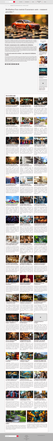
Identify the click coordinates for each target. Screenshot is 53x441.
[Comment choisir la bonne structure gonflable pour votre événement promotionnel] (12, 199)
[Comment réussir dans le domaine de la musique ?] (40, 258)
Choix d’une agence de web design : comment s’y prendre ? (12, 322)
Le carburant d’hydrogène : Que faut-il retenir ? (40, 302)
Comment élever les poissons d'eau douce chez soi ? (26, 380)
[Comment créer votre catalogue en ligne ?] (26, 355)
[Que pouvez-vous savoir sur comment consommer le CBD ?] (26, 297)
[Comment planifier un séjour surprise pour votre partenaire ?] (26, 120)
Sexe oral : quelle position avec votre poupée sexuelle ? (42, 88)
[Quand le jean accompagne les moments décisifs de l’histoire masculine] (12, 100)
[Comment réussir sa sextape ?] (40, 317)
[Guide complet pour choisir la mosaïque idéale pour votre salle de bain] (12, 239)
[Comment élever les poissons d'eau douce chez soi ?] (26, 374)
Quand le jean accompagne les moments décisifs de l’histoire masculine (12, 106)
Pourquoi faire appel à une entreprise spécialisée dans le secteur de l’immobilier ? (40, 361)
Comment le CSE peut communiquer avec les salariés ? (25, 400)
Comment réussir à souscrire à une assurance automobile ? (43, 65)
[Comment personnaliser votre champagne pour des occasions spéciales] (26, 239)
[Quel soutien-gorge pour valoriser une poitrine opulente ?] (26, 278)
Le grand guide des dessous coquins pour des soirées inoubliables (40, 225)
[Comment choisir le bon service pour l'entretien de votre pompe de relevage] (40, 199)
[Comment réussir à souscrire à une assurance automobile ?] (43, 59)
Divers (45, 1)
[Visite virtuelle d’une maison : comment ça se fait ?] (12, 297)
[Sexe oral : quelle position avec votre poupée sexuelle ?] (43, 83)
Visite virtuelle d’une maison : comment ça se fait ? (12, 302)
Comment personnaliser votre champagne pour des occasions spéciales (26, 244)
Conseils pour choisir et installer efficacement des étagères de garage (26, 205)
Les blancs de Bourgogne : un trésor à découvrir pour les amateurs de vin (12, 264)
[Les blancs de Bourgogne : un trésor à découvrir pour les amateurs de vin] (12, 258)
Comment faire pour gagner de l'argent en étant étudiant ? (40, 380)
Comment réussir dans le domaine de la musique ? (39, 264)
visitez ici (20, 51)
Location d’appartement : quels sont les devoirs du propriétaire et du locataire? (43, 53)
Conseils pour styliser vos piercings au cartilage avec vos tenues (26, 264)
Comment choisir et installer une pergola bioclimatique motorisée (40, 244)
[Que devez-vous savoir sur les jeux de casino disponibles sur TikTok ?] (12, 394)
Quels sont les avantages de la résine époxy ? (26, 322)
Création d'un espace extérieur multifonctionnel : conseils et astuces (40, 126)
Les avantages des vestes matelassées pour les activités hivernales (11, 185)
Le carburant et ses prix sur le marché (12, 361)
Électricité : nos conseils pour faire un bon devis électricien (39, 341)
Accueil (6, 5)
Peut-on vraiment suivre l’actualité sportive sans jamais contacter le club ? (26, 106)
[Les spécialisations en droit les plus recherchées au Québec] (40, 100)
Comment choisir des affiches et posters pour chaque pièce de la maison (26, 225)
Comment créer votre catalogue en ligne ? (25, 361)
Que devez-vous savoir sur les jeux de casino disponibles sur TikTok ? (12, 400)
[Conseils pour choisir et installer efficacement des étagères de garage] (26, 199)
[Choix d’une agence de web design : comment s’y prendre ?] (12, 317)
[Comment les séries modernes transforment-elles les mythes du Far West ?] (12, 120)
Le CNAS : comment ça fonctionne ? (11, 283)
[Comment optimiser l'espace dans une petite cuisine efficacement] (40, 179)
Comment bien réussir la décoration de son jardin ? (15, 423)
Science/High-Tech (39, 2)
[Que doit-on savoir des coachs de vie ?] (40, 278)
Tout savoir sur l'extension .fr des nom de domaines (43, 77)
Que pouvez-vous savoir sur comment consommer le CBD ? (26, 303)
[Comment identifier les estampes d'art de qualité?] (26, 179)
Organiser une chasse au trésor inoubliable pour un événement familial (12, 165)
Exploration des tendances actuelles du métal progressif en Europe (12, 225)
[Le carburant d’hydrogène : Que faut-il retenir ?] (40, 297)
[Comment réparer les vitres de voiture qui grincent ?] (12, 374)
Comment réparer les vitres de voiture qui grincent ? (12, 379)
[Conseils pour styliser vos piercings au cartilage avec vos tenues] (26, 258)
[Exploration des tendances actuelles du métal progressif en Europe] (12, 219)
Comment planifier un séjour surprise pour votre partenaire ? (26, 126)
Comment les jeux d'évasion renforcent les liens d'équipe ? (12, 146)
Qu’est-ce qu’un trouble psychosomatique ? (11, 341)
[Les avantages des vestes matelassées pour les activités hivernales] (12, 179)
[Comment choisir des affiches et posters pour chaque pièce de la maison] (26, 219)
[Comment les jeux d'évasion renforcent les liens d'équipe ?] (12, 140)
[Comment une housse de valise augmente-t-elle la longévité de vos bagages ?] (40, 140)
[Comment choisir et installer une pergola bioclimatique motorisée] (40, 239)
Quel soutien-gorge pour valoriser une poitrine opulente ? (25, 284)
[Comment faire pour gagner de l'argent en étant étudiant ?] (40, 374)
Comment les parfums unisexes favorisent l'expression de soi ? (25, 146)
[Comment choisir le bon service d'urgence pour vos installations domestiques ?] (40, 160)
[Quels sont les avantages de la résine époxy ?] (26, 317)
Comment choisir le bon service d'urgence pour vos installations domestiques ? (40, 165)
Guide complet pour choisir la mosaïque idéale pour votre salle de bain (12, 244)
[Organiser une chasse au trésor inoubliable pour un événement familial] (12, 160)
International (27, 1)
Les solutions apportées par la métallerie (36, 422)
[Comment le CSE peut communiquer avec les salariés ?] (26, 394)
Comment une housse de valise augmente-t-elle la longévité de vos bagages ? (40, 146)
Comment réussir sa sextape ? (38, 322)
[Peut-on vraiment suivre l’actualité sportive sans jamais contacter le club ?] (26, 100)
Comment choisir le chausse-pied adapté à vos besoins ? (26, 165)
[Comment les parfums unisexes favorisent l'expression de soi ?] (26, 140)
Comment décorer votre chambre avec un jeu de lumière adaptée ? (25, 341)
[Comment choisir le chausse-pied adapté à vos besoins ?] (26, 160)
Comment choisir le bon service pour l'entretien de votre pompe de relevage (40, 205)
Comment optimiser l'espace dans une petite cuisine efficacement (40, 185)
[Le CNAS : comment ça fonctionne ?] (12, 278)
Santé (33, 1)
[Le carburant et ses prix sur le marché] (12, 355)
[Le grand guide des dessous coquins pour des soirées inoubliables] (40, 219)
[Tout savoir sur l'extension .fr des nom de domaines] (43, 71)
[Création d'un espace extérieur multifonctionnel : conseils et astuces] (40, 120)
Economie (20, 1)
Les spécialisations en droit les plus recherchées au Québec (40, 106)
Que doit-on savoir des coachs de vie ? (39, 283)
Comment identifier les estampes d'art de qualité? (26, 185)
